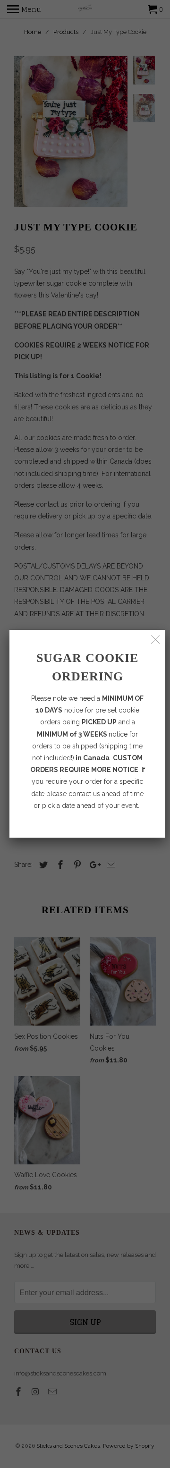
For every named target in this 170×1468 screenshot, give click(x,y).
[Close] (155, 639)
